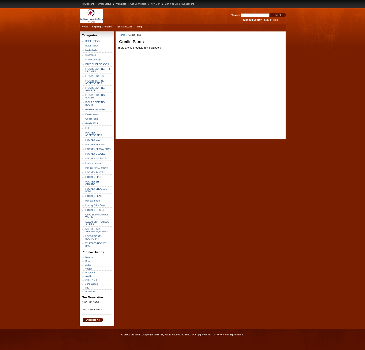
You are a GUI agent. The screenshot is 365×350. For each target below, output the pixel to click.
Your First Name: (90, 302)
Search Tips (271, 20)
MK (87, 287)
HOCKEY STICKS (94, 210)
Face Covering (93, 59)
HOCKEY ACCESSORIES (93, 133)
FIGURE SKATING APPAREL (95, 89)
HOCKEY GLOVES (95, 154)
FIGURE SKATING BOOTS (95, 103)
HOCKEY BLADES (95, 144)
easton (88, 268)
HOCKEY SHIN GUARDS (93, 182)
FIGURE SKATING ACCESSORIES (95, 81)
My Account (88, 4)
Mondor (89, 257)
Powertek (90, 291)
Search (235, 15)
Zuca (88, 265)
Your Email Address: (92, 309)
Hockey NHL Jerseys (96, 167)
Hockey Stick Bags (95, 205)
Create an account (184, 4)
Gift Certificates (138, 4)
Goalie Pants (91, 118)
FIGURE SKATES (94, 76)
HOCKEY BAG (93, 140)
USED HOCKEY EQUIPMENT (93, 237)
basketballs (91, 50)
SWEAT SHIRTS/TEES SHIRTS (97, 223)
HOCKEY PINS (93, 177)
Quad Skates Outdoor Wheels (96, 215)
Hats (87, 128)
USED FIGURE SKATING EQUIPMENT (97, 230)
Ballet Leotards (93, 41)
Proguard (90, 272)
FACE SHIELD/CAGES (97, 64)
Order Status (104, 4)
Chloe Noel (91, 280)
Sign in (168, 4)
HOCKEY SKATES (94, 196)
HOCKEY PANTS (94, 172)
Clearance (90, 55)
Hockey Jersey (93, 163)
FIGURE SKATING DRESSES (93, 70)
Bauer (88, 261)
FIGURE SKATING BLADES (95, 96)
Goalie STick (91, 123)
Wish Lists (121, 4)
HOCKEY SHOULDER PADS (97, 190)
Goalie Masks (92, 114)
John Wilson (91, 284)
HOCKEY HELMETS (95, 158)
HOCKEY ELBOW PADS (97, 149)
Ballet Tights (91, 45)
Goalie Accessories (95, 109)
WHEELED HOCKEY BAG (96, 244)
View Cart (155, 4)
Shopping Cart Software (214, 334)
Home (122, 35)
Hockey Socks (93, 200)
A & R (88, 276)
